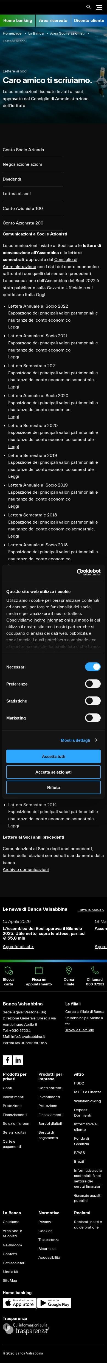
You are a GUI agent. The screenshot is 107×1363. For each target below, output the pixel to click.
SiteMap (10, 1280)
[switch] (93, 683)
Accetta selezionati (53, 771)
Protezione (12, 1106)
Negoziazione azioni (22, 164)
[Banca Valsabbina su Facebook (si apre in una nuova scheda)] (7, 1060)
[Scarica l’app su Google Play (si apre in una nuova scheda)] (54, 1307)
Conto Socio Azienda (23, 149)
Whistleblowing (87, 1101)
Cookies (45, 1231)
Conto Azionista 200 (23, 223)
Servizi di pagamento (48, 1135)
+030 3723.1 (19, 1030)
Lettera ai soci (17, 193)
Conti (7, 1088)
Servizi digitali (14, 1132)
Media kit (10, 1272)
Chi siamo (11, 1222)
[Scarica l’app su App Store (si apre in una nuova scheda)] (20, 1307)
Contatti (10, 1254)
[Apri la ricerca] (87, 8)
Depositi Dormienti (82, 1113)
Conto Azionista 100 (23, 208)
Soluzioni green (16, 1124)
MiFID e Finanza (87, 1092)
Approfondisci (18, 946)
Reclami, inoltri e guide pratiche (88, 1225)
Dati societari (14, 1263)
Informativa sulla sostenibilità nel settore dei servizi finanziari (88, 1178)
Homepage (12, 33)
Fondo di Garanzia (81, 1141)
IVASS (79, 1153)
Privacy (44, 1222)
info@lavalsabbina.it (28, 1037)
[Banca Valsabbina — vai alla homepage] (27, 7)
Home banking (17, 20)
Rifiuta (53, 787)
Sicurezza (46, 1249)
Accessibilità (49, 1257)
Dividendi (12, 179)
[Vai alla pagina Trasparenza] (26, 1329)
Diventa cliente (89, 20)
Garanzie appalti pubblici (87, 1198)
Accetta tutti (53, 756)
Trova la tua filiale (79, 1030)
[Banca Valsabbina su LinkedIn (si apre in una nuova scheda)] (18, 1060)
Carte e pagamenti (12, 1144)
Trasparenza (48, 1240)
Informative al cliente (85, 1127)
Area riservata (53, 20)
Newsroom (12, 1245)
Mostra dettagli (75, 740)
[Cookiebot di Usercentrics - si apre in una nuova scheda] (77, 572)
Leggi (13, 826)
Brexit (79, 1161)
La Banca (36, 33)
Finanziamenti (15, 1115)
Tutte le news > (91, 910)
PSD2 (79, 1083)
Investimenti (13, 1097)
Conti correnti (50, 1088)
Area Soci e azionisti (67, 33)
